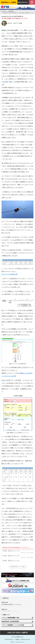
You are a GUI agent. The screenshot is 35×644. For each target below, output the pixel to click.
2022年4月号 (11, 11)
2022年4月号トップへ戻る (17, 566)
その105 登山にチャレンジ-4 (10, 555)
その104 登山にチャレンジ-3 (10, 560)
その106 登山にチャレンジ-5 (10, 551)
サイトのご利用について (17, 636)
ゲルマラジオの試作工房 (9, 274)
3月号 (6, 82)
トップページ (4, 11)
